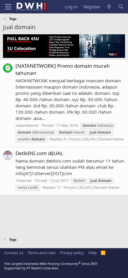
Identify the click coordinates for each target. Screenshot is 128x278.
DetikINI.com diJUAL (39, 153)
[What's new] (109, 6)
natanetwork (26, 125)
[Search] (121, 6)
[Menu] (8, 7)
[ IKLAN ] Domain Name (103, 139)
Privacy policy (72, 252)
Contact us (13, 252)
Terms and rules (42, 252)
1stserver (23, 180)
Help (92, 252)
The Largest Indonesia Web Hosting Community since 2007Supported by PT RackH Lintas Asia (50, 265)
